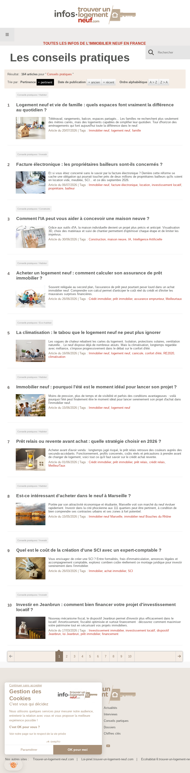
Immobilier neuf (99, 130)
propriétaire (55, 188)
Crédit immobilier (100, 299)
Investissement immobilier (106, 630)
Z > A (164, 82)
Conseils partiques (116, 721)
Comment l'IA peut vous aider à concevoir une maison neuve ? (82, 218)
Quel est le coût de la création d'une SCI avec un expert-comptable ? (89, 550)
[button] (13, 765)
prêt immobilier (122, 299)
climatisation (56, 356)
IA (129, 239)
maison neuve (117, 239)
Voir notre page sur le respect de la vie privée (37, 733)
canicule (137, 353)
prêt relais (140, 462)
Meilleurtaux (174, 299)
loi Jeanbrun (71, 634)
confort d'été (153, 353)
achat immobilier (115, 571)
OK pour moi (78, 749)
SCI (130, 571)
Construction (97, 239)
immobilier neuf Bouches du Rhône (147, 516)
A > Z (153, 82)
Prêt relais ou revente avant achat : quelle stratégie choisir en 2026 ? (88, 441)
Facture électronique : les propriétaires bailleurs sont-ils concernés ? (89, 164)
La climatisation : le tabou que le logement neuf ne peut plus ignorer (88, 332)
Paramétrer (29, 749)
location (144, 185)
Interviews (110, 714)
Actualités (110, 708)
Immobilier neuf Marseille (105, 516)
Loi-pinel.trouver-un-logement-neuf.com (107, 759)
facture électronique (124, 185)
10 (129, 656)
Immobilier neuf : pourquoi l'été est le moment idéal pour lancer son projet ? (97, 386)
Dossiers (110, 727)
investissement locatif (166, 185)
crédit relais (157, 462)
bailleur (70, 188)
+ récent (108, 82)
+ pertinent (45, 82)
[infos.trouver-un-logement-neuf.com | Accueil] (95, 14)
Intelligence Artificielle (147, 239)
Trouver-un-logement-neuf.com (53, 759)
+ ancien (94, 82)
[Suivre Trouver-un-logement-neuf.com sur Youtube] (108, 746)
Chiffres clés (112, 733)
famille (136, 130)
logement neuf (120, 130)
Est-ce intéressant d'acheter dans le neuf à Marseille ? (74, 495)
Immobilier (95, 571)
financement (110, 634)
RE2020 (168, 353)
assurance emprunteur (149, 299)
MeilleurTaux (56, 465)
